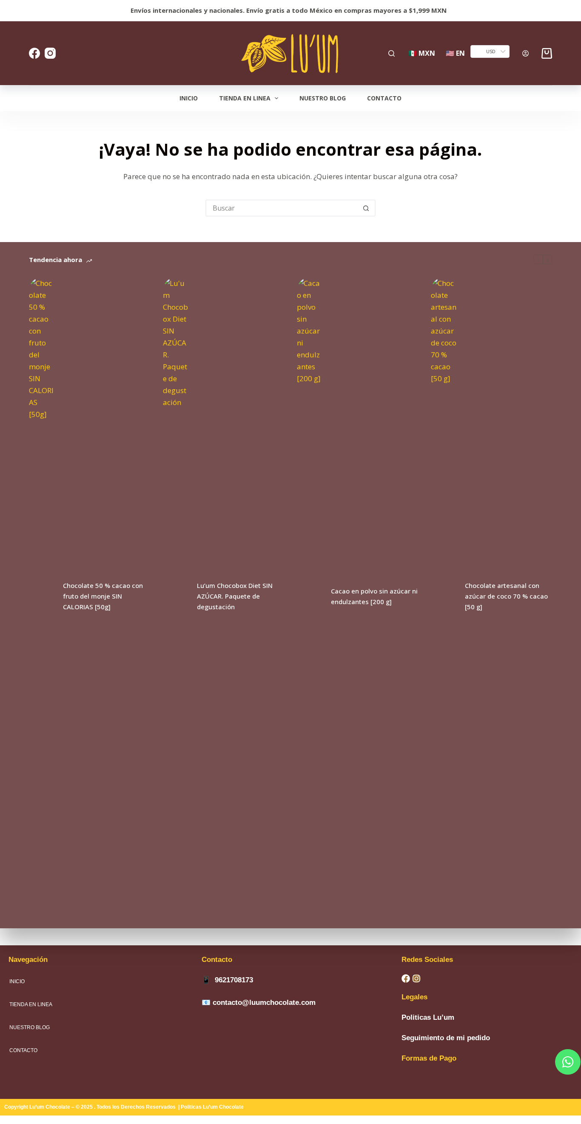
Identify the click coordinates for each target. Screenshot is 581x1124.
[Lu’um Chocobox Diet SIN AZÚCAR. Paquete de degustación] (175, 596)
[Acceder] (525, 53)
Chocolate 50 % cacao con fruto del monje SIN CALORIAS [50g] (103, 596)
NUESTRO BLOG (322, 98)
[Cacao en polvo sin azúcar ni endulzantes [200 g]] (309, 596)
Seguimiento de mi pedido (446, 1038)
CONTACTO (384, 98)
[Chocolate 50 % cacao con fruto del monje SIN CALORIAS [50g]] (41, 596)
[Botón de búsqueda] (366, 208)
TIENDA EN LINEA (245, 98)
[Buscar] (391, 53)
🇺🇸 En (455, 53)
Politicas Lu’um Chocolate (213, 1107)
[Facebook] (34, 53)
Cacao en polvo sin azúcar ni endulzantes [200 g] (374, 596)
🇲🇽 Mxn (421, 53)
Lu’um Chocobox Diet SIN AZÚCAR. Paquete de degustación (235, 596)
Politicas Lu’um (428, 1017)
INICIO (188, 98)
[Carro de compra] (546, 53)
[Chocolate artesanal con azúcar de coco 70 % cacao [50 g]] (443, 596)
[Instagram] (50, 53)
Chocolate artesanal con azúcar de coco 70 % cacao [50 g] (506, 596)
